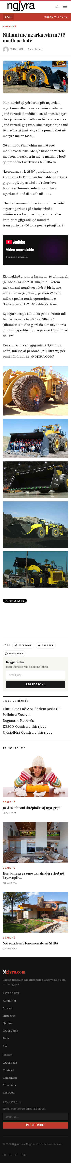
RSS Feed (9, 1093)
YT (16, 1155)
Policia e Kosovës (17, 714)
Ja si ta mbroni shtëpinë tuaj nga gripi (31, 807)
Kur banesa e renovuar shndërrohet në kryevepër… (33, 875)
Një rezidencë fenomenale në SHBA (30, 943)
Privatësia (9, 1085)
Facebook (25, 645)
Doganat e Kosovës (18, 720)
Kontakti (8, 1070)
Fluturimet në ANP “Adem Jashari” (31, 709)
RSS (23, 1155)
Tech (6, 1038)
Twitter (47, 645)
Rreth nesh (10, 1063)
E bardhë (9, 26)
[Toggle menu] (65, 6)
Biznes (7, 1008)
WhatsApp (16, 653)
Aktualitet (9, 1001)
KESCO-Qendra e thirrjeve (25, 726)
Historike (9, 1016)
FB (4, 1155)
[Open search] (57, 6)
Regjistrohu (35, 684)
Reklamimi (10, 1078)
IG (10, 1155)
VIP (5, 1046)
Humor (7, 1023)
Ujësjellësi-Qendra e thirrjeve (27, 732)
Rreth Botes (10, 1031)
